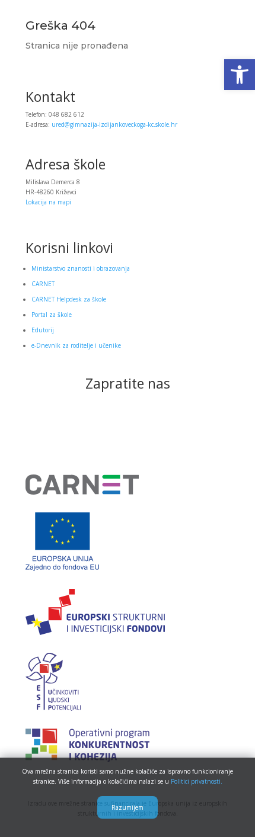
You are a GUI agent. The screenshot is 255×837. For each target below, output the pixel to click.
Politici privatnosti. (196, 781)
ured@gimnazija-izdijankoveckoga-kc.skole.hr (114, 124)
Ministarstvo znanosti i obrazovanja (80, 268)
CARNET (43, 284)
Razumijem (127, 807)
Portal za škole (51, 314)
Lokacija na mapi (48, 202)
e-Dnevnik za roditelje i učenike (76, 345)
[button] (239, 74)
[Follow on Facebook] (127, 423)
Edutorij (42, 330)
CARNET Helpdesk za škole (68, 299)
